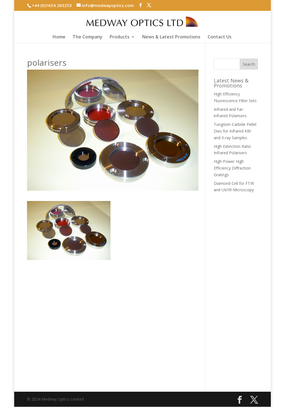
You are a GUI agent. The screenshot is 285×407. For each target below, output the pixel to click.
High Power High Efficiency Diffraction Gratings (232, 168)
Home (59, 37)
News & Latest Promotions (171, 37)
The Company (87, 37)
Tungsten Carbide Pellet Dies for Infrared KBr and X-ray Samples (235, 131)
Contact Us (220, 37)
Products (119, 37)
